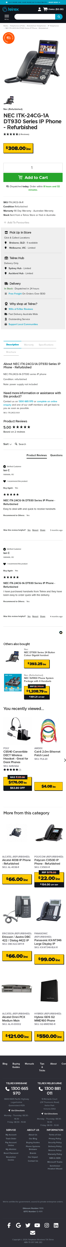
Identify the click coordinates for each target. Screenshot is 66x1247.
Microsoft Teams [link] (54, 1161)
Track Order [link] (11, 1138)
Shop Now (53, 2)
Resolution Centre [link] (11, 1158)
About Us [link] (33, 1134)
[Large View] (8, 100)
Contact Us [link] (33, 1160)
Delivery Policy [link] (55, 1146)
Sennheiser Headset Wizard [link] (55, 1167)
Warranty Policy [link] (55, 1154)
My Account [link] (11, 1134)
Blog (5, 1063)
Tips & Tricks (42, 1067)
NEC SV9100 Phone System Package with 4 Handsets (39, 678)
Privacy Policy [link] (55, 1138)
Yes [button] (29, 530)
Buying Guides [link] (33, 1142)
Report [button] (35, 530)
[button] (16, 222)
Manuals (29, 1063)
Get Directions (18, 1110)
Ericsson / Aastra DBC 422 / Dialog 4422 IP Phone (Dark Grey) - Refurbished (16, 942)
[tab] (12, 344)
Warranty (29, 344)
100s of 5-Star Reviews (21, 309)
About (53, 1063)
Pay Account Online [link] (11, 1144)
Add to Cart (35, 177)
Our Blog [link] (33, 1138)
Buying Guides (16, 1065)
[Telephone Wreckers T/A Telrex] (11, 9)
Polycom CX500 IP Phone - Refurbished (47, 862)
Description (12, 344)
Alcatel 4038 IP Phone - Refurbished (16, 862)
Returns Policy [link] (54, 1150)
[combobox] (35, 17)
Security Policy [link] (55, 1142)
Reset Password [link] (11, 1153)
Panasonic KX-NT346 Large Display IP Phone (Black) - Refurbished (47, 945)
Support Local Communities (23, 324)
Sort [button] (6, 444)
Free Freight (15, 293)
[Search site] (59, 17)
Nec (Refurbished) (13, 109)
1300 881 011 (52, 1090)
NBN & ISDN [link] (55, 1158)
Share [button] (42, 530)
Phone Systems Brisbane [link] (33, 1148)
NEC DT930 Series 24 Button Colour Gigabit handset (39, 652)
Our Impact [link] (33, 1157)
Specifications (46, 344)
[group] (33, 427)
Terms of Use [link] (55, 1134)
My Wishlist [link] (11, 1149)
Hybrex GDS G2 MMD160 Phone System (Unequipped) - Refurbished (48, 1022)
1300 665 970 (26, 401)
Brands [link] (33, 1153)
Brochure (11, 352)
